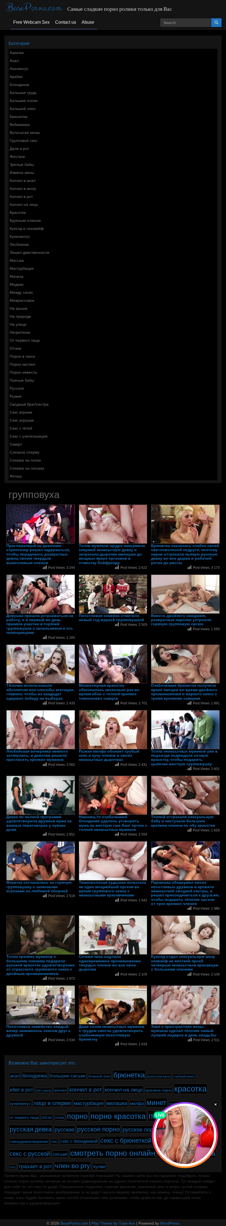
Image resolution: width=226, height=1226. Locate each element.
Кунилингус (20, 236)
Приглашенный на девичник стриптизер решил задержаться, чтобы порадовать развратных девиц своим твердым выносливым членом (38, 554)
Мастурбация (22, 268)
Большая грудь (23, 92)
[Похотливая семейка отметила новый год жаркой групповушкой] (113, 594)
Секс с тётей (21, 428)
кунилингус (20, 1103)
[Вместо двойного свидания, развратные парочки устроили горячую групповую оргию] (185, 594)
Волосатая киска (25, 132)
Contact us (65, 22)
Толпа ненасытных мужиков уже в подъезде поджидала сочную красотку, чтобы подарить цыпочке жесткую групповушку (184, 757)
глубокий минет (184, 1076)
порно (77, 1116)
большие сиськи (67, 1076)
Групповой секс (23, 140)
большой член (99, 1076)
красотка (190, 1088)
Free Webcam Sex (31, 22)
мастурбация (89, 1103)
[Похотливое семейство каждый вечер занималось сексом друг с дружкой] (40, 1005)
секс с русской (30, 1153)
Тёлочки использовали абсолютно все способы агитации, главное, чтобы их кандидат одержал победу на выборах (40, 691)
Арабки (16, 76)
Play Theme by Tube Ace (113, 1223)
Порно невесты (23, 372)
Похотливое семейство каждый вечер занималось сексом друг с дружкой (38, 1031)
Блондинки (19, 84)
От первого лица (25, 340)
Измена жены (22, 172)
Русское (17, 388)
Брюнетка (18, 116)
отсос (47, 1117)
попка (59, 1118)
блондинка (34, 1076)
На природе (20, 316)
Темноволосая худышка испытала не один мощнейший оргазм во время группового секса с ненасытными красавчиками (112, 888)
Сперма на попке (25, 460)
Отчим (15, 348)
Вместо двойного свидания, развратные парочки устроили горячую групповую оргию (181, 620)
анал (15, 1076)
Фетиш (16, 476)
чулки (99, 1166)
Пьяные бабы (22, 380)
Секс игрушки (22, 420)
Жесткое (17, 156)
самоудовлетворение (29, 1141)
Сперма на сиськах (27, 468)
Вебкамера (20, 124)
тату (13, 1167)
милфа (137, 1103)
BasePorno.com (34, 8)
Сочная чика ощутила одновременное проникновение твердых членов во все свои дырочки (110, 963)
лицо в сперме (52, 1103)
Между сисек (21, 292)
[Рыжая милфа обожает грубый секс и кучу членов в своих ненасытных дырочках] (113, 729)
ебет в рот (21, 1090)
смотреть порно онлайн (112, 1153)
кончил (60, 1090)
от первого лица (24, 1117)
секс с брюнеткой (126, 1140)
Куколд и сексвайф (27, 228)
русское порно (98, 1129)
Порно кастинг (23, 364)
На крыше (19, 308)
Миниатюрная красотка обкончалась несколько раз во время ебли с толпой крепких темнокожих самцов (109, 691)
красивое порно (158, 1090)
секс (54, 1142)
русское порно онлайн (151, 1130)
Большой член (23, 108)
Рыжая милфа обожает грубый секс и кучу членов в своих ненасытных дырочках (109, 755)
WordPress (169, 1223)
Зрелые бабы (22, 164)
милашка (116, 1103)
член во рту (72, 1166)
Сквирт (16, 444)
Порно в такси (22, 356)
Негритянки (20, 332)
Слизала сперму (24, 452)
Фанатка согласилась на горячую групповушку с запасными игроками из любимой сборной (39, 886)
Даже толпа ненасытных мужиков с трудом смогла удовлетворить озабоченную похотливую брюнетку (111, 1033)
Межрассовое (22, 300)
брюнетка (129, 1075)
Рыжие (16, 396)
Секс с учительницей (28, 436)
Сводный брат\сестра (29, 404)
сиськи (60, 1154)
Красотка (18, 212)
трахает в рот (35, 1166)
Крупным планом (25, 220)
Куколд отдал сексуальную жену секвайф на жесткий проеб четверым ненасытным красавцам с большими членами (184, 963)
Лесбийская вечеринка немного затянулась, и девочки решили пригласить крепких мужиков (37, 755)
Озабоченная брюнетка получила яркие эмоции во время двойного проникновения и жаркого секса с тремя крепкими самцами (184, 691)
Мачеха (16, 276)
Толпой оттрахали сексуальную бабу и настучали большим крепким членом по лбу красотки (183, 821)
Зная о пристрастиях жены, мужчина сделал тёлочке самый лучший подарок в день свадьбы (183, 1031)
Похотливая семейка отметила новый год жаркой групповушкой (111, 618)
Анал (14, 60)
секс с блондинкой (79, 1141)
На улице (18, 324)
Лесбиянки (19, 244)
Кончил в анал (23, 180)
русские (64, 1130)
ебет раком (44, 1090)
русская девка (31, 1129)
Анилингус (19, 68)
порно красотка (118, 1116)
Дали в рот (19, 148)
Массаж (17, 260)
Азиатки (17, 52)
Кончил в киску (23, 188)
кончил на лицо (124, 1090)
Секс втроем (21, 412)
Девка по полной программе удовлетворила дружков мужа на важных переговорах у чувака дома (39, 823)
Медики (16, 284)
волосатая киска (159, 1076)
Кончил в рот (21, 196)
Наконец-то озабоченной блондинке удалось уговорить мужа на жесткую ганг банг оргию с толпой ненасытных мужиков (113, 823)
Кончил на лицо (24, 204)
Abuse (88, 22)
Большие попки (23, 100)
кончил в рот (85, 1090)
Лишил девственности (29, 252)
